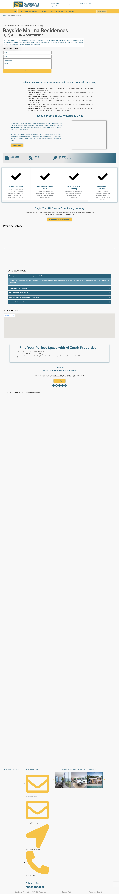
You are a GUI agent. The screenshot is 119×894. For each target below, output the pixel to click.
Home (4, 15)
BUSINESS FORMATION (31, 11)
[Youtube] (59, 385)
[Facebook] (53, 385)
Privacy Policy (67, 892)
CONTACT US (59, 11)
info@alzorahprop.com (56, 6)
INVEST (21, 11)
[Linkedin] (37, 887)
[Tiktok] (40, 887)
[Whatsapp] (43, 887)
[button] (4, 248)
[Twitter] (56, 385)
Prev (109, 394)
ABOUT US (44, 11)
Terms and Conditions (96, 892)
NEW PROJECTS (69, 11)
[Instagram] (62, 385)
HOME (14, 11)
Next (113, 394)
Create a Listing (102, 11)
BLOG (52, 11)
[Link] (65, 385)
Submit (27, 71)
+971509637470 (54, 4)
